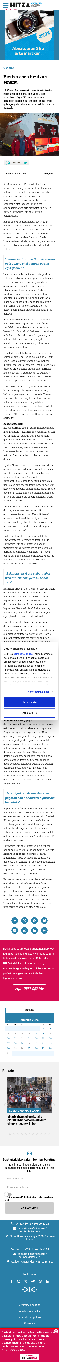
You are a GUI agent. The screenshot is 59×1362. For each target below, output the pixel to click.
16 (50, 1038)
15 (43, 1038)
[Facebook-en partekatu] (14, 920)
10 (8, 1038)
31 (38, 1028)
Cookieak (29, 1323)
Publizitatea (29, 1274)
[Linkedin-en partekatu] (34, 930)
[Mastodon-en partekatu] (34, 920)
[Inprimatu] (44, 930)
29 (24, 1028)
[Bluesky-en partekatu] (44, 920)
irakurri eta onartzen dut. (29, 1199)
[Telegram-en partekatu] (14, 930)
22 (43, 1043)
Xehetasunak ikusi (38, 691)
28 (17, 1028)
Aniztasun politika (29, 1311)
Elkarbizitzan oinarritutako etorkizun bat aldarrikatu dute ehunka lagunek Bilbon (26, 1120)
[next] (51, 1020)
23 (54, 173)
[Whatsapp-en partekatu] (24, 930)
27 (10, 1028)
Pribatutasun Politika (18, 1197)
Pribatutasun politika (29, 1317)
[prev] (8, 1020)
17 (8, 1043)
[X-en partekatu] (24, 920)
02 (50, 173)
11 (15, 1038)
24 (8, 1048)
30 (31, 1028)
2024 (45, 173)
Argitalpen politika (29, 1305)
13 (29, 1038)
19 (22, 1043)
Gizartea (8, 67)
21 (36, 1043)
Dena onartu (29, 702)
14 (36, 1038)
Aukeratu (27, 712)
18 (15, 1043)
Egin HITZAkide (29, 988)
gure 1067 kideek (24, 653)
